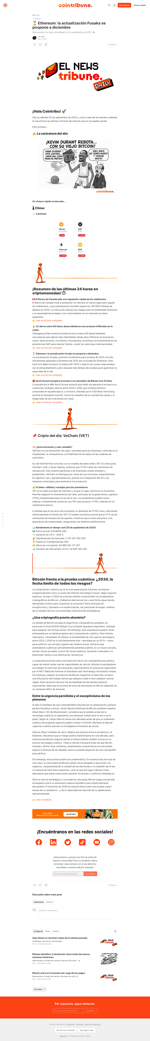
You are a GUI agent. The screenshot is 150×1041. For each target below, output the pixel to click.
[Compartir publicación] (114, 5)
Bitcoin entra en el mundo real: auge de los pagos (58, 973)
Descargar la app (86, 1030)
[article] (75, 943)
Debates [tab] (56, 931)
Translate (37, 19)
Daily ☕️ (36, 15)
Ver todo (38, 989)
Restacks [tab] (49, 902)
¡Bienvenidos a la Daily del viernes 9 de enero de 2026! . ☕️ (56, 960)
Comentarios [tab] (39, 902)
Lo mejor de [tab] (38, 931)
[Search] (109, 5)
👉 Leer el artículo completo (47, 320)
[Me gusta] (34, 44)
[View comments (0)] (40, 44)
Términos (79, 1024)
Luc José (41, 37)
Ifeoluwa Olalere (44, 944)
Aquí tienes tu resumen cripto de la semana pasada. (60, 938)
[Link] (29, 111)
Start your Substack (67, 1030)
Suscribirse (124, 5)
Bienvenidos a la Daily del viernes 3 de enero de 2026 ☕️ (55, 976)
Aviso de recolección (93, 1024)
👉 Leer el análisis (41, 799)
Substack (63, 1036)
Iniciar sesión (140, 5)
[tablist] (43, 902)
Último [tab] (47, 931)
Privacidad (70, 1024)
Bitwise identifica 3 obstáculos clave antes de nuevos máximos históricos (61, 956)
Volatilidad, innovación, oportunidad (47, 941)
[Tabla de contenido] (2, 520)
